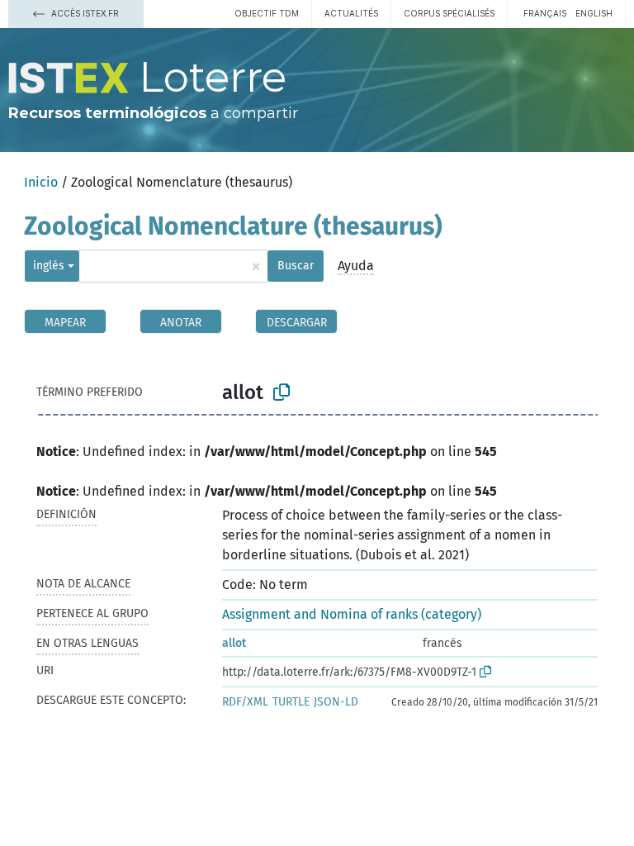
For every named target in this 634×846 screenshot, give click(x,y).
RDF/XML (245, 702)
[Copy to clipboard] (281, 392)
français (544, 13)
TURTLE (291, 702)
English (594, 13)
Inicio (41, 182)
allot (234, 643)
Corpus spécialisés (449, 13)
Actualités (351, 13)
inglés (48, 266)
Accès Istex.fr (84, 13)
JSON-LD (336, 702)
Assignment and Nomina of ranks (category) (351, 614)
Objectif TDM (266, 13)
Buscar (295, 266)
